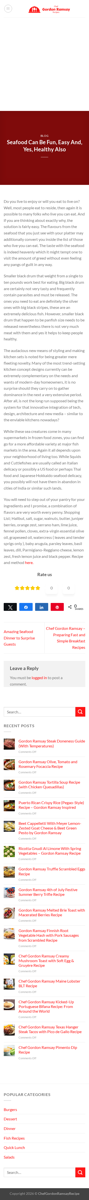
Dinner (10, 1128)
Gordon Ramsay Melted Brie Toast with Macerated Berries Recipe (52, 912)
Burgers (10, 1109)
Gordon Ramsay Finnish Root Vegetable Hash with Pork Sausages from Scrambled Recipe (49, 935)
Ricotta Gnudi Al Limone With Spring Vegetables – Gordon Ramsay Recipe (50, 850)
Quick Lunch (14, 1147)
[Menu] (8, 9)
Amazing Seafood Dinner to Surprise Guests (19, 637)
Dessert (10, 1118)
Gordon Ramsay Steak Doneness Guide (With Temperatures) (52, 743)
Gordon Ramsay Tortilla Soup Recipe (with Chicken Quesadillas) (49, 784)
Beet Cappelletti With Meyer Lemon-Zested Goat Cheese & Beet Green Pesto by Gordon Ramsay (50, 828)
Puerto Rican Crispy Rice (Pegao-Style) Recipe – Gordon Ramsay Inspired (51, 805)
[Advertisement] (44, 64)
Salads (9, 1157)
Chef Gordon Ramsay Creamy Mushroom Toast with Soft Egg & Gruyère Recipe (46, 960)
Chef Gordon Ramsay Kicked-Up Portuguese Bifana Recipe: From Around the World (46, 1006)
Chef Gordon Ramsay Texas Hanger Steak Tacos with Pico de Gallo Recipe (50, 1029)
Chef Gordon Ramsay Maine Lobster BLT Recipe (49, 983)
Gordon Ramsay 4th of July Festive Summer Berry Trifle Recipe (48, 892)
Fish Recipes (14, 1138)
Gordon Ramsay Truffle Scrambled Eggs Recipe (52, 871)
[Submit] (80, 712)
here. (29, 562)
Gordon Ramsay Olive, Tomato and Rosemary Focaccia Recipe (48, 764)
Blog (44, 135)
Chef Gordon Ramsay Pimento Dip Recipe (48, 1049)
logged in (39, 677)
